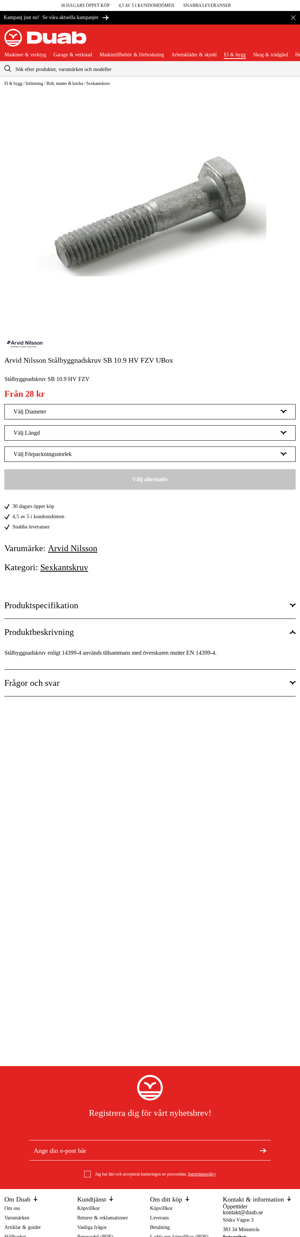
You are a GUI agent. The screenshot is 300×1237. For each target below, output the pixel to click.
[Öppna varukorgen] (290, 40)
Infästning (34, 83)
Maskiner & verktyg (25, 54)
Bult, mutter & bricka (64, 83)
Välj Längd (27, 433)
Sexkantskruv (98, 83)
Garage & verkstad (72, 54)
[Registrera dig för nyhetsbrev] (263, 1150)
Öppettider (235, 1206)
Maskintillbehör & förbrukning (132, 54)
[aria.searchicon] (7, 68)
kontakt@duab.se (243, 1212)
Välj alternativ (150, 479)
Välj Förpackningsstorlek (43, 454)
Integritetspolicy (202, 1174)
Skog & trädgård (270, 54)
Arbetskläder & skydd (194, 54)
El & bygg (235, 54)
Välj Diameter (30, 411)
